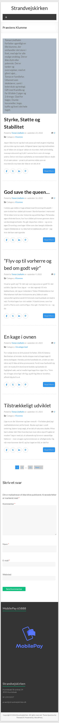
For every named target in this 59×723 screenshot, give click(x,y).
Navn (6, 544)
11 (30, 467)
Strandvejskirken (29, 8)
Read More (49, 171)
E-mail (6, 560)
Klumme (19, 137)
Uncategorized (21, 347)
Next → (38, 467)
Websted (7, 574)
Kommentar (9, 503)
